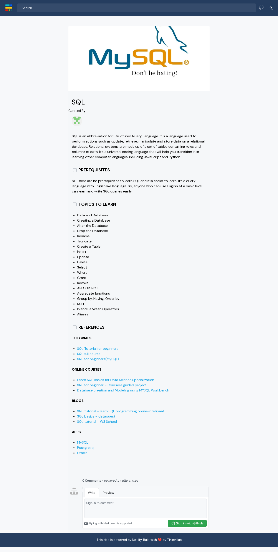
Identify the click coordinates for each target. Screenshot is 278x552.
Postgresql (85, 447)
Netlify (137, 540)
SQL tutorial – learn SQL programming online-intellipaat (120, 411)
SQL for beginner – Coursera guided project (112, 385)
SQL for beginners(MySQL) (98, 359)
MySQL (82, 442)
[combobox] (136, 7)
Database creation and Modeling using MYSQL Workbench (123, 390)
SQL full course (89, 353)
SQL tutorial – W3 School (97, 421)
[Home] (8, 7)
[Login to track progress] (271, 7)
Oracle (82, 453)
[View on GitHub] (261, 7)
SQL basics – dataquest (96, 416)
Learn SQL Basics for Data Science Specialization (115, 380)
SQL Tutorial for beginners (97, 348)
